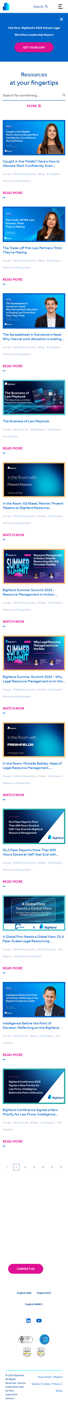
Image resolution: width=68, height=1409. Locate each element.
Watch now (13, 535)
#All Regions (53, 174)
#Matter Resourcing (24, 174)
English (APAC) (34, 1304)
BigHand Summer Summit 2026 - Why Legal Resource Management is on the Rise (33, 681)
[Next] (61, 1167)
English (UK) (24, 1292)
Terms (59, 1390)
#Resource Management (17, 181)
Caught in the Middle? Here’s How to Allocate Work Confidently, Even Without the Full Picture (31, 165)
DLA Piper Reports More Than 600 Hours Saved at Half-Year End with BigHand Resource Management (29, 854)
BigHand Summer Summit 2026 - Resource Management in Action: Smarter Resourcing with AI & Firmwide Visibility (33, 596)
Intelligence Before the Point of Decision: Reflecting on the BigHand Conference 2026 (31, 1027)
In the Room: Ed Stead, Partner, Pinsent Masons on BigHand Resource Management (33, 507)
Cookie (46, 1383)
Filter (32, 106)
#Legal (7, 174)
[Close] (61, 19)
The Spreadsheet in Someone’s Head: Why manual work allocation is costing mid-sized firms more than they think (32, 338)
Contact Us (25, 1269)
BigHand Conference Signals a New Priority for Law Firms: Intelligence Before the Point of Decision (30, 1114)
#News (42, 862)
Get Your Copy (34, 47)
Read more (13, 193)
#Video (42, 516)
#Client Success (47, 949)
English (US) (44, 1292)
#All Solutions (10, 436)
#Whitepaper (37, 429)
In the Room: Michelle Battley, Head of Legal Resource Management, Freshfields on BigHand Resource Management (32, 769)
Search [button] (39, 6)
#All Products (20, 429)
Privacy (56, 1383)
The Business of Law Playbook (26, 421)
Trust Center (45, 1377)
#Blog (41, 174)
